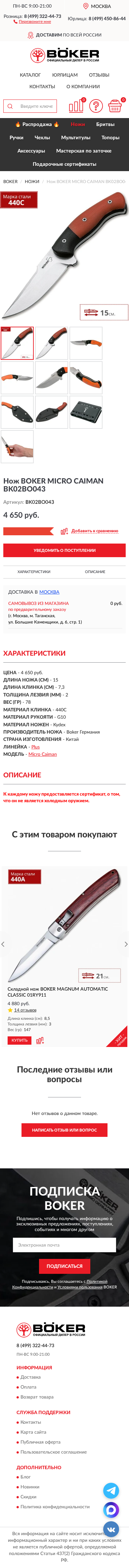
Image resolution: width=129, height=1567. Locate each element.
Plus (35, 747)
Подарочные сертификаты (64, 164)
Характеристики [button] (34, 572)
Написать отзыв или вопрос (64, 1130)
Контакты (42, 87)
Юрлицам (65, 75)
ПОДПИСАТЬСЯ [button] (65, 1266)
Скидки (28, 1497)
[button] (32, 21)
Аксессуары (31, 151)
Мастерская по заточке (83, 151)
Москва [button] (49, 592)
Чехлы (42, 137)
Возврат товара (37, 1397)
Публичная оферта (41, 1442)
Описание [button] (95, 572)
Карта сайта (33, 1432)
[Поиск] (10, 106)
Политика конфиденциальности (55, 1507)
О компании (83, 87)
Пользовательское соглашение (54, 1452)
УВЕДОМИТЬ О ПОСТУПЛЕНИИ (65, 551)
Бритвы (105, 124)
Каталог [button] (30, 75)
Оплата (28, 1387)
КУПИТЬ (19, 1040)
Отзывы (99, 75)
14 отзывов (25, 1010)
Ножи (78, 124)
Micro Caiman (42, 754)
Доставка (31, 1377)
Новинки (30, 1487)
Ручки (16, 137)
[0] (115, 106)
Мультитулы (75, 137)
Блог (26, 1477)
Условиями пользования (80, 1287)
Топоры (110, 137)
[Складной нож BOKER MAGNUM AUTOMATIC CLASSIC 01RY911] (64, 926)
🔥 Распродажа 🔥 (37, 124)
